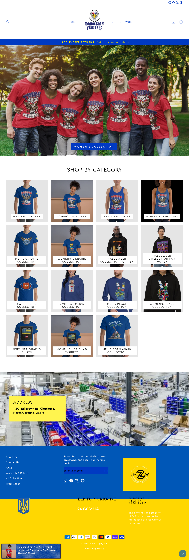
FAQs (9, 467)
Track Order (13, 483)
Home (73, 21)
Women (131, 21)
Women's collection (94, 146)
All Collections (14, 478)
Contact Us (12, 462)
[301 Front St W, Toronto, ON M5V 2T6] (94, 409)
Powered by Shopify (95, 548)
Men (115, 21)
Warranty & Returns (17, 472)
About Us (11, 456)
